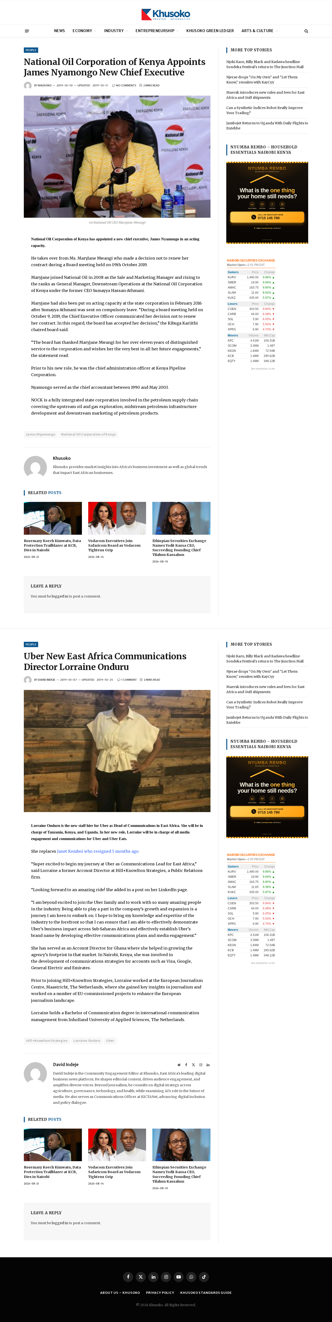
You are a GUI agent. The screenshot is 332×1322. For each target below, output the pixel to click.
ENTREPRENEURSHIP (155, 30)
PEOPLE (31, 50)
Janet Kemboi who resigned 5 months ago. (98, 851)
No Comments (126, 85)
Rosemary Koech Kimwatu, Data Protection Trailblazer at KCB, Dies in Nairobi (52, 545)
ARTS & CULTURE (257, 30)
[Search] (306, 31)
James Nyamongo (40, 434)
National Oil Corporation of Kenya (88, 434)
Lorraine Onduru (87, 1041)
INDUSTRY (114, 30)
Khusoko (45, 85)
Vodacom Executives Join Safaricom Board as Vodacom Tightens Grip (114, 545)
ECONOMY (82, 30)
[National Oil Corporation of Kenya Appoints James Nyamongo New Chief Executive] (117, 157)
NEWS (59, 30)
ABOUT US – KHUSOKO (120, 1293)
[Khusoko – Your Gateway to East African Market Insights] (166, 12)
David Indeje (46, 679)
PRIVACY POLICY (160, 1293)
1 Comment (129, 679)
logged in (60, 596)
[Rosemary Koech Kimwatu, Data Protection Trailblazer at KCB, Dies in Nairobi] (53, 518)
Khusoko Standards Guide (206, 1293)
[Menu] (27, 30)
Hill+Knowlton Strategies (47, 1041)
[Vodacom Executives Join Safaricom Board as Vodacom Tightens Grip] (117, 518)
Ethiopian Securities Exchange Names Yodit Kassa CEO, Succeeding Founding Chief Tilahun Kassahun (179, 548)
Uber (110, 1041)
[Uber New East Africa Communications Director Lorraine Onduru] (117, 751)
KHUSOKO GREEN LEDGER (210, 30)
